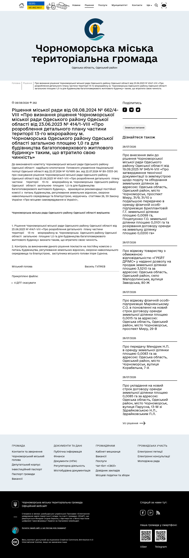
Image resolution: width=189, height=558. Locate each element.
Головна (16, 83)
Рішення (27, 83)
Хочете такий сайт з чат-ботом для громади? (44, 528)
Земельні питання (134, 127)
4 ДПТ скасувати (25, 282)
